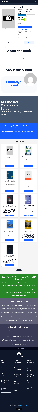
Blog (14, 391)
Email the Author (23, 58)
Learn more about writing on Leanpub (19, 295)
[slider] (26, 15)
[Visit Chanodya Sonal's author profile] (30, 79)
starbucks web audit (10, 156)
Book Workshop (3, 388)
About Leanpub (16, 390)
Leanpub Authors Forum (18, 374)
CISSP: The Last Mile (28, 230)
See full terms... (19, 135)
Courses (18, 3)
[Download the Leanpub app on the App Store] (19, 409)
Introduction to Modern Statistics (9, 229)
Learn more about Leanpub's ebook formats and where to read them (19, 320)
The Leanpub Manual (17, 375)
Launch (31, 3)
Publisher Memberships (4, 395)
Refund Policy (29, 388)
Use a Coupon (3, 369)
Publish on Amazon (4, 382)
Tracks (22, 3)
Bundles (14, 3)
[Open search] (24, 1)
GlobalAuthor (3, 376)
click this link (22, 112)
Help (35, 3)
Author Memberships (17, 362)
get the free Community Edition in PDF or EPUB (13, 111)
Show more (19, 270)
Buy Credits (29, 363)
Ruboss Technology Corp (24, 405)
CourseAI (2, 375)
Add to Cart (25, 26)
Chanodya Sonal (13, 83)
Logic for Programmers (28, 181)
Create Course (16, 366)
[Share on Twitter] (4, 58)
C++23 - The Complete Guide (28, 205)
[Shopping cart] (32, 1)
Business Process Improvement (28, 156)
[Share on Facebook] (5, 58)
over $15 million (17, 292)
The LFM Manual (16, 376)
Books (10, 3)
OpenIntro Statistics (10, 180)
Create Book (16, 363)
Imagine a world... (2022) (31, 375)
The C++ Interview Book (9, 255)
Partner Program (16, 383)
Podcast (27, 3)
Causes (15, 384)
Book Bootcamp (3, 389)
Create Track (16, 367)
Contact (15, 392)
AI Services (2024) (30, 374)
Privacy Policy (29, 387)
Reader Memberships (30, 362)
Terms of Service (30, 384)
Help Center (29, 366)
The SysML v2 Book (10, 205)
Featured (3, 3)
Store (15, 348)
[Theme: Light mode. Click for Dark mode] (28, 1)
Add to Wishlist (24, 29)
